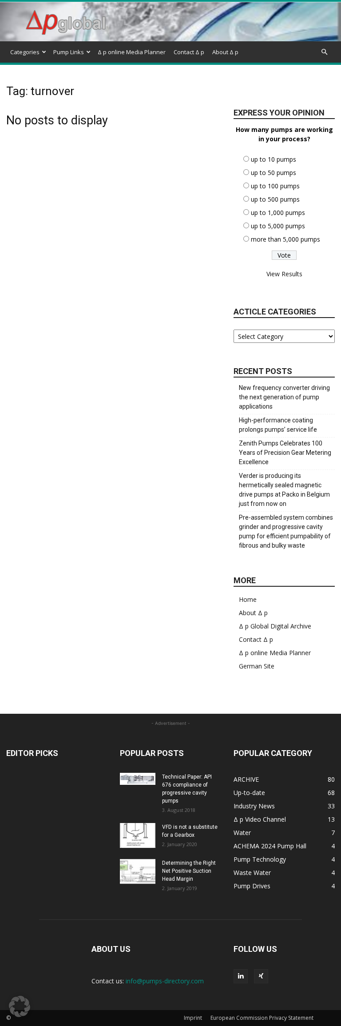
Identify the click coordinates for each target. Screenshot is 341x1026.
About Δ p (225, 52)
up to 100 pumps (275, 186)
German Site (256, 666)
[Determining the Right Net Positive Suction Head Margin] (137, 871)
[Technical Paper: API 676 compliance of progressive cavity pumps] (137, 779)
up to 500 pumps (275, 199)
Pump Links (68, 52)
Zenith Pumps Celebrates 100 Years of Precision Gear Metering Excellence (285, 452)
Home (248, 599)
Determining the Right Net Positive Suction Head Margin (189, 871)
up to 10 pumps (273, 159)
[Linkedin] (241, 976)
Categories (25, 52)
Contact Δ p (189, 52)
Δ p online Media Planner (132, 52)
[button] (324, 52)
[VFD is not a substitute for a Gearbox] (137, 835)
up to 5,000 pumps (278, 226)
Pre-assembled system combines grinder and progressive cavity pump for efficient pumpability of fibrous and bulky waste (286, 531)
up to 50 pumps (273, 172)
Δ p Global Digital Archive (275, 626)
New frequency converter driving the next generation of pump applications (284, 397)
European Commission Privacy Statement (261, 1018)
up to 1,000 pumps (278, 212)
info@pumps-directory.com (165, 981)
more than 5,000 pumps (285, 239)
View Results (284, 274)
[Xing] (261, 976)
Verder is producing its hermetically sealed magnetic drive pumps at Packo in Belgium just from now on (284, 489)
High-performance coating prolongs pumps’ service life (278, 425)
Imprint (193, 1018)
